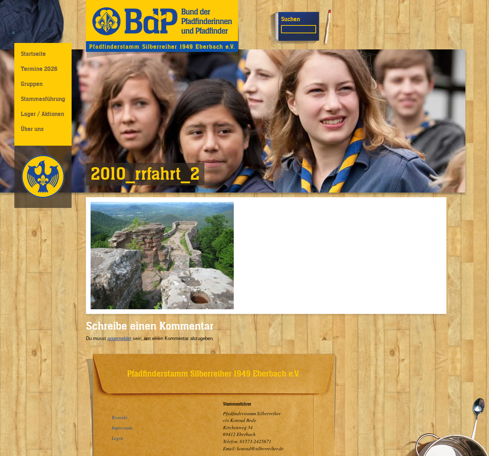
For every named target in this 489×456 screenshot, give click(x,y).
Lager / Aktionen (42, 113)
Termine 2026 (39, 68)
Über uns (32, 128)
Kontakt (119, 417)
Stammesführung (43, 98)
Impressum (122, 428)
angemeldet (119, 338)
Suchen (290, 19)
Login (117, 438)
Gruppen (32, 83)
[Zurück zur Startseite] (162, 20)
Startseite (33, 53)
